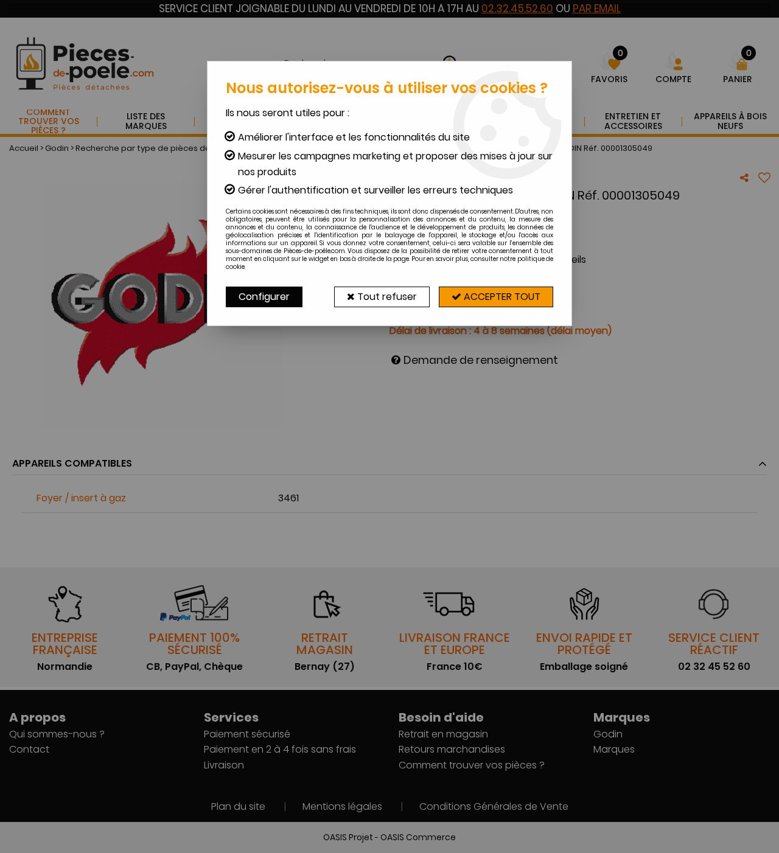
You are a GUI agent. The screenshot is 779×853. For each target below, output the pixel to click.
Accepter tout (500, 297)
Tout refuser (386, 297)
